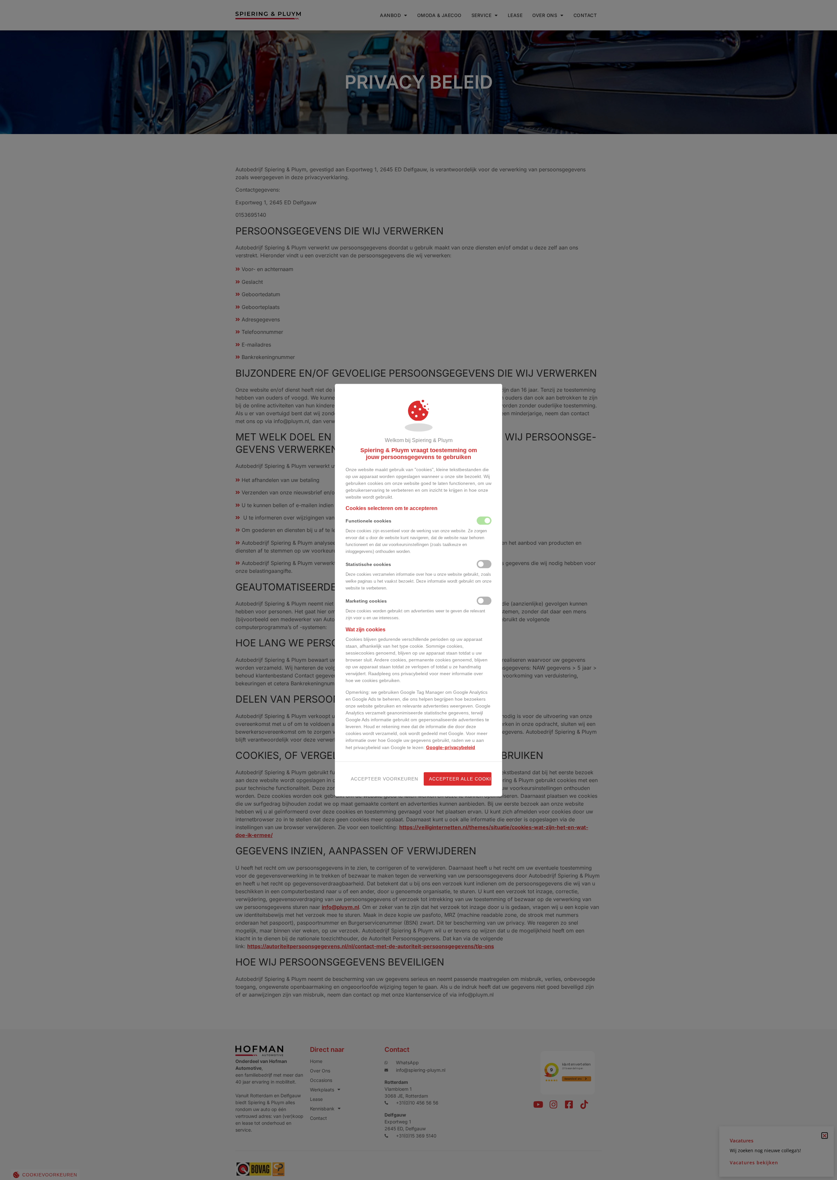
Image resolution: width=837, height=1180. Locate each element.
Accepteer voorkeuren (382, 778)
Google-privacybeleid (450, 747)
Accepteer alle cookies (460, 778)
